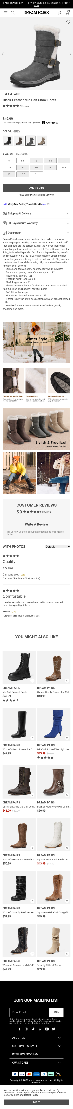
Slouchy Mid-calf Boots (49, 965)
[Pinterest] (40, 1029)
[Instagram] (26, 1029)
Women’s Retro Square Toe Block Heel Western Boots (30, 749)
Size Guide (22, 154)
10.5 (22, 174)
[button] (6, 13)
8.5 (36, 167)
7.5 (9, 167)
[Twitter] (53, 1029)
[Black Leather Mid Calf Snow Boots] (8, 141)
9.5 (64, 167)
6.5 (50, 160)
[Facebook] (19, 1029)
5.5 (22, 160)
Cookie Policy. (31, 1095)
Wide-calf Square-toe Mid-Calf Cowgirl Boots (26, 965)
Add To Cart (36, 187)
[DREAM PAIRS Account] (60, 13)
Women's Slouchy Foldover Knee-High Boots (25, 912)
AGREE (36, 1102)
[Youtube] (47, 1029)
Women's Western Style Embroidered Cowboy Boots (29, 859)
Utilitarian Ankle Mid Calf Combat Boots (23, 806)
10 (9, 174)
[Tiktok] (33, 1029)
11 (36, 174)
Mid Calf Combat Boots (15, 692)
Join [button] (56, 1012)
